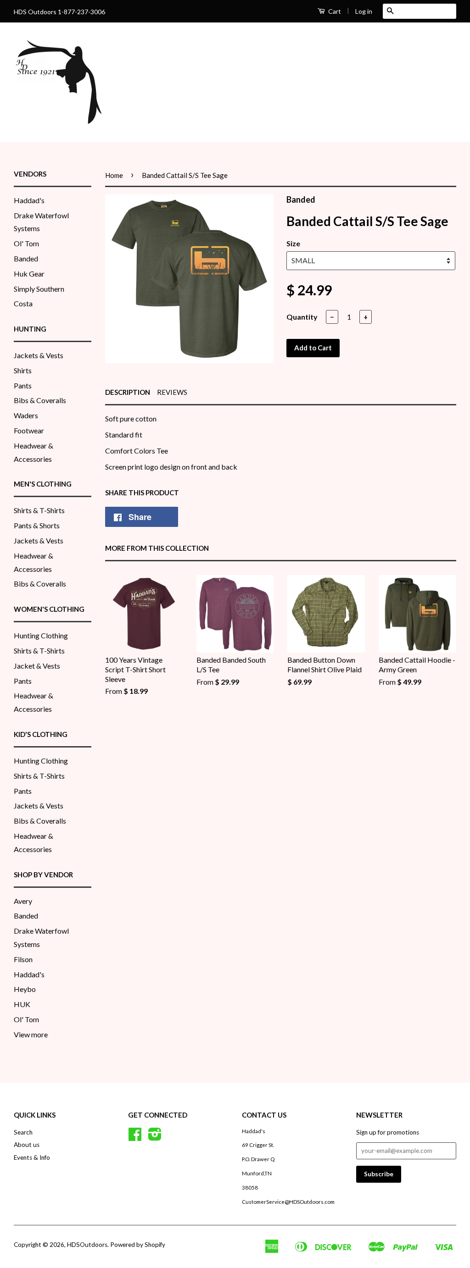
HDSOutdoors (87, 1244)
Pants (23, 385)
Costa (23, 303)
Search (23, 1132)
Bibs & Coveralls (40, 400)
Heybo (25, 989)
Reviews (172, 392)
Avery (23, 901)
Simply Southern (39, 288)
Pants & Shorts (37, 525)
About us (26, 1144)
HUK (22, 1004)
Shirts (23, 370)
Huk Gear (29, 273)
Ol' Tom (26, 243)
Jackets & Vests (38, 355)
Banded (26, 258)
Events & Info (32, 1157)
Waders (26, 415)
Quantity (302, 316)
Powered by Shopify (137, 1244)
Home (114, 175)
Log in (363, 11)
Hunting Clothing (41, 635)
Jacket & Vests (37, 665)
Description (127, 392)
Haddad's (29, 200)
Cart (334, 11)
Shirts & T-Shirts (39, 510)
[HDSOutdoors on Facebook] (135, 1137)
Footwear (29, 430)
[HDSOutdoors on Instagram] (155, 1137)
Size (293, 243)
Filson (23, 959)
